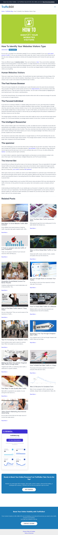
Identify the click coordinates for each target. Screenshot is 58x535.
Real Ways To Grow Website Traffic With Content (15, 224)
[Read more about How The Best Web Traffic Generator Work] (43, 210)
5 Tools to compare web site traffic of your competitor (14, 248)
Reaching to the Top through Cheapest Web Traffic (43, 334)
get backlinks (32, 148)
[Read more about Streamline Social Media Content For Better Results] (15, 270)
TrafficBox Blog (9, 11)
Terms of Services (29, 533)
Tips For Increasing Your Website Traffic (15, 339)
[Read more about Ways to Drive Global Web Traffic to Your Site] (43, 241)
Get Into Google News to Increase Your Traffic (43, 279)
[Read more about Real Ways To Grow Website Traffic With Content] (15, 212)
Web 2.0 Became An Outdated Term (41, 386)
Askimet (3, 151)
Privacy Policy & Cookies (29, 531)
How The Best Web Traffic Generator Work (42, 219)
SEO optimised (27, 169)
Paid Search (12, 49)
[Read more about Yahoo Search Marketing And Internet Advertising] (15, 404)
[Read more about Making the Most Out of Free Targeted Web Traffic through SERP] (15, 355)
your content (16, 169)
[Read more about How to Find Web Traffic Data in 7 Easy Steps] (15, 299)
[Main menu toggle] (55, 6)
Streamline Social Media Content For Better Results (13, 281)
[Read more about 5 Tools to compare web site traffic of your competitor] (15, 240)
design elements (35, 88)
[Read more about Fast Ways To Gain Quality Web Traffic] (15, 381)
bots (38, 62)
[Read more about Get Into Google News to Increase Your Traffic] (43, 269)
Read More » (5, 232)
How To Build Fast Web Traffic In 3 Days (43, 365)
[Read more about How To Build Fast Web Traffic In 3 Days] (43, 356)
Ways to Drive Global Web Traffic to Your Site (43, 250)
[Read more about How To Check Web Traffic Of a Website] (43, 298)
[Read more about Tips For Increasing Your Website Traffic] (15, 329)
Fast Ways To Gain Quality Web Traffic (14, 388)
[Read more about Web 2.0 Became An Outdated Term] (43, 380)
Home (3, 11)
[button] (29, 489)
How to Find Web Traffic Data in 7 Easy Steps (14, 309)
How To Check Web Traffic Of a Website (43, 306)
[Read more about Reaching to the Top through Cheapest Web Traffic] (43, 325)
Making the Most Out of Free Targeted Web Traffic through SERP (14, 363)
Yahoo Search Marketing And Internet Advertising (14, 412)
